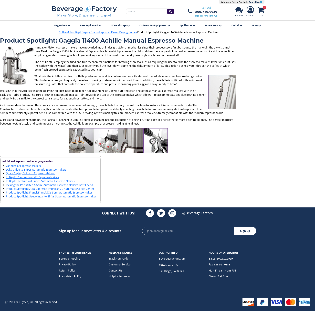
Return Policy (67, 270)
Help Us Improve (119, 276)
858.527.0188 (221, 264)
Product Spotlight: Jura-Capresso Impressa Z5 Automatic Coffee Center (50, 189)
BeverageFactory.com (172, 258)
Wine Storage (118, 25)
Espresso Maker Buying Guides (118, 32)
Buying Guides (90, 32)
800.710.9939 (224, 258)
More (255, 25)
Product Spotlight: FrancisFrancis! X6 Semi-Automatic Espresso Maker (49, 192)
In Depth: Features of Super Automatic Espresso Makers (40, 181)
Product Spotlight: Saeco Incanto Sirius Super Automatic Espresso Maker (51, 196)
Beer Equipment (89, 25)
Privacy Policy (67, 264)
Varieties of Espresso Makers (23, 166)
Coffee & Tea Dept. (70, 32)
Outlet (235, 25)
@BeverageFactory (197, 212)
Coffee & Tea (153, 25)
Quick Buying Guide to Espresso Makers (30, 173)
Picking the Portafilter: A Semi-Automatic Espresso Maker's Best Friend (49, 185)
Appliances (186, 25)
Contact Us (115, 270)
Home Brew (211, 25)
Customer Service (119, 264)
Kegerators (60, 25)
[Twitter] (161, 213)
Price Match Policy (70, 276)
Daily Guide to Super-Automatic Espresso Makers (36, 169)
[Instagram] (172, 213)
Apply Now (254, 1)
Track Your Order (119, 258)
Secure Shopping (69, 258)
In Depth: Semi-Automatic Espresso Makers (32, 177)
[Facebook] (150, 213)
